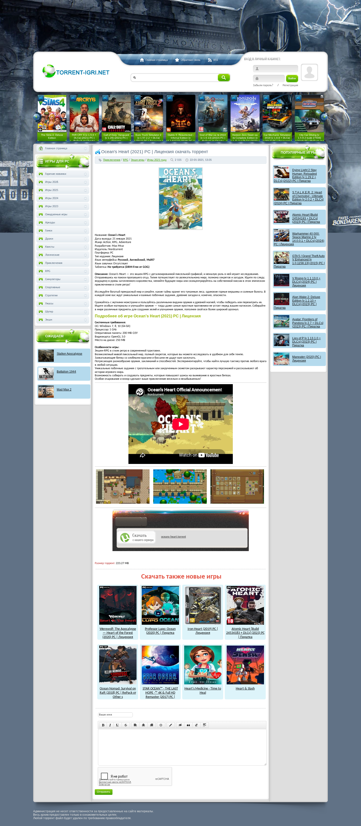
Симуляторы (52, 279)
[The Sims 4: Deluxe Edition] (52, 113)
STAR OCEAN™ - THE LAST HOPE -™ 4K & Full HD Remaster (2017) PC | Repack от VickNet (160, 695)
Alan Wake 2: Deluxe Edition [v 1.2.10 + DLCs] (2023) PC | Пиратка (297, 302)
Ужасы (49, 303)
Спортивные (52, 287)
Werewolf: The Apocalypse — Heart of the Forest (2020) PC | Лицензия (118, 633)
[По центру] (143, 725)
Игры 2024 (51, 198)
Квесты (49, 246)
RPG (125, 160)
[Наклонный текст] (110, 725)
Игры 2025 (51, 190)
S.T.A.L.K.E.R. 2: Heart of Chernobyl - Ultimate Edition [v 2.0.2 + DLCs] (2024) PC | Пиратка (298, 198)
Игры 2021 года (157, 160)
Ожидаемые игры (56, 214)
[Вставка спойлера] (204, 725)
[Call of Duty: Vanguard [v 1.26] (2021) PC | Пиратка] (116, 113)
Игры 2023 (51, 206)
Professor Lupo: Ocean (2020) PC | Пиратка (160, 631)
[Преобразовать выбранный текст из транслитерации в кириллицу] (196, 725)
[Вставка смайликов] (161, 725)
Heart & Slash (245, 689)
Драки (49, 238)
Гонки (48, 230)
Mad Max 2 (64, 389)
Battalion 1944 (66, 371)
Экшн (48, 319)
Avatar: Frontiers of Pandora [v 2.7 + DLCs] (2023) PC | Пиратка (307, 323)
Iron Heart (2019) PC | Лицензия (203, 631)
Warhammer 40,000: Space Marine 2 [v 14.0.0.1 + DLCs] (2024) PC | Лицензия (299, 239)
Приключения (111, 160)
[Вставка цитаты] (188, 725)
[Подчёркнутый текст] (117, 725)
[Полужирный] (103, 725)
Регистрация (290, 85)
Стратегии (51, 295)
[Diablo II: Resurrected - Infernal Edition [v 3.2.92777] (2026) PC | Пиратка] (180, 113)
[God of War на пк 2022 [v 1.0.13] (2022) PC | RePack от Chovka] (213, 113)
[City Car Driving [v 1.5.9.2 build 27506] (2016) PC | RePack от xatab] (309, 113)
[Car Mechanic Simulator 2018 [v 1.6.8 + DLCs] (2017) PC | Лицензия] (277, 113)
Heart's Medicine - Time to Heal (202, 691)
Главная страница (56, 148)
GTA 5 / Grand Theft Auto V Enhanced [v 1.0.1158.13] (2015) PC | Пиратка (299, 261)
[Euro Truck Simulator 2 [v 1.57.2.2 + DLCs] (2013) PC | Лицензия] (148, 113)
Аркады (50, 222)
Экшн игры (137, 160)
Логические (52, 255)
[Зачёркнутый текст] (126, 725)
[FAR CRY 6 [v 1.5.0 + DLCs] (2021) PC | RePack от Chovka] (84, 113)
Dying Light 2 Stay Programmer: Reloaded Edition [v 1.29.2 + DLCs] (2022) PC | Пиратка (295, 175)
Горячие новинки (55, 174)
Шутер (49, 311)
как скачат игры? (131, 522)
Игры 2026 (51, 182)
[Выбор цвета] (171, 725)
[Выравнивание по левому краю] (135, 725)
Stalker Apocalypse (69, 353)
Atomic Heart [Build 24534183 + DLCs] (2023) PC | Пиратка (245, 633)
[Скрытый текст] (180, 725)
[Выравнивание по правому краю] (151, 725)
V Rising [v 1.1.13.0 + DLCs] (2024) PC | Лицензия (306, 282)
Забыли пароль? (263, 85)
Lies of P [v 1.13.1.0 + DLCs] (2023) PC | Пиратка (306, 342)
